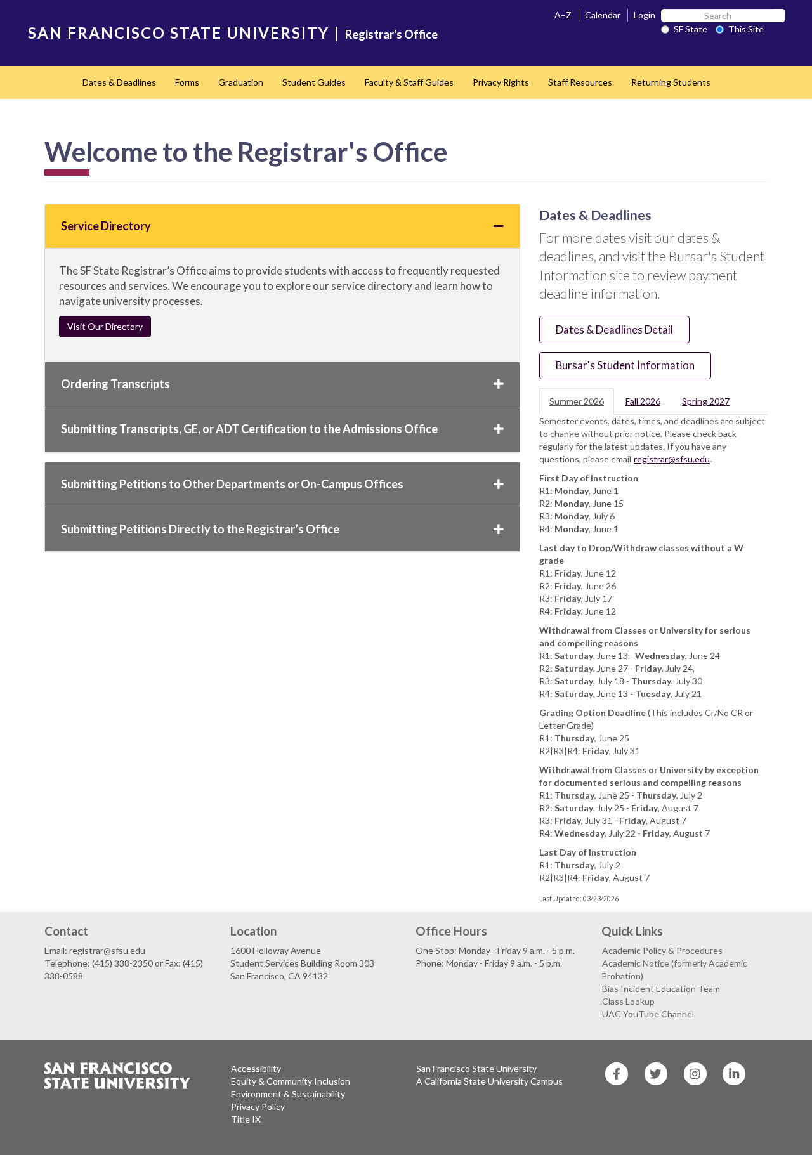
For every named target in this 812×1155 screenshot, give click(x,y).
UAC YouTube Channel (648, 1013)
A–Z (563, 15)
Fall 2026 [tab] (642, 401)
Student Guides (314, 82)
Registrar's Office (391, 34)
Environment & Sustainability (288, 1093)
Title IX (246, 1119)
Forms (187, 82)
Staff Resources (580, 82)
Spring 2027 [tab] (706, 401)
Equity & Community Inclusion (290, 1081)
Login (644, 15)
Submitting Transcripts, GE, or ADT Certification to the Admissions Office (249, 429)
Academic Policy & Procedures (662, 950)
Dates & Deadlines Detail (614, 329)
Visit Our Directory (105, 326)
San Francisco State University (476, 1068)
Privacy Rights (501, 82)
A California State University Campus (489, 1081)
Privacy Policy (258, 1106)
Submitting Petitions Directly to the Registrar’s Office (200, 529)
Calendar (602, 15)
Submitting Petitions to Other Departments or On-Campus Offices (232, 484)
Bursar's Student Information (625, 365)
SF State (690, 28)
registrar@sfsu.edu (672, 459)
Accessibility (256, 1068)
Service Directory (106, 226)
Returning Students (670, 82)
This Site (746, 28)
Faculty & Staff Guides (409, 82)
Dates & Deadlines (119, 82)
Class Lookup (628, 1001)
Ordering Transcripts (115, 384)
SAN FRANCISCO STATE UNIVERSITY (178, 32)
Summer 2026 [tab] (576, 401)
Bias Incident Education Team (661, 988)
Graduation (240, 82)
